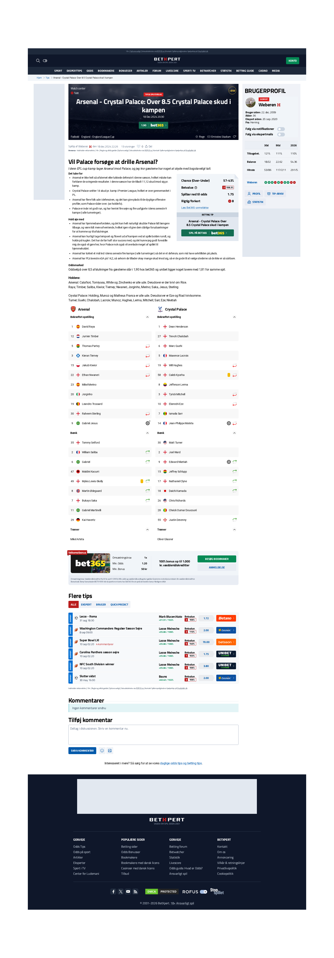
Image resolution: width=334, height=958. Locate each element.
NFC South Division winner (97, 664)
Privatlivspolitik (227, 868)
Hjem (39, 77)
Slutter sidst (88, 676)
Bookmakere (106, 71)
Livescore (172, 71)
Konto (293, 61)
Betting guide (245, 71)
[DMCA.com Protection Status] (162, 891)
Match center (78, 88)
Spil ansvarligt (135, 51)
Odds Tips (79, 846)
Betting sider (129, 846)
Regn (202, 137)
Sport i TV (189, 71)
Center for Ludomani (86, 873)
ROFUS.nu (160, 51)
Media (276, 71)
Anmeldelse (217, 567)
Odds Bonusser (130, 852)
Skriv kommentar (82, 751)
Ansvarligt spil (178, 873)
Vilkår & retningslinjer (231, 862)
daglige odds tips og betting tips (181, 763)
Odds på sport (81, 852)
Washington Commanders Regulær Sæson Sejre (111, 628)
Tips (47, 77)
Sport (58, 71)
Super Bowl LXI (89, 640)
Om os (221, 852)
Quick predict (119, 604)
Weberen (83, 146)
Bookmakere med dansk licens (140, 862)
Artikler (142, 71)
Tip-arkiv (278, 194)
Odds (90, 71)
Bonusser (125, 71)
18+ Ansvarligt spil (182, 903)
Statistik (226, 71)
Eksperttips (74, 71)
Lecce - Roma (88, 616)
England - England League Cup (97, 137)
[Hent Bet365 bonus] (90, 563)
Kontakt (222, 846)
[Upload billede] (109, 750)
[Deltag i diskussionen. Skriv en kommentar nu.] (153, 735)
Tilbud (125, 873)
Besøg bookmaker (217, 559)
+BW (232, 91)
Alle (73, 604)
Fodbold (75, 137)
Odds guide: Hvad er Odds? (186, 868)
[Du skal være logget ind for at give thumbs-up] (138, 146)
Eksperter (79, 862)
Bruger (101, 604)
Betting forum (178, 846)
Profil (256, 194)
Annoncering (225, 857)
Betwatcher (208, 71)
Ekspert (86, 604)
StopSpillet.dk (203, 51)
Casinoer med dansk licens (137, 868)
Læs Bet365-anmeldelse (195, 207)
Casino (263, 71)
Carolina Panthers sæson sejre (99, 652)
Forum (157, 71)
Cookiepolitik (225, 873)
